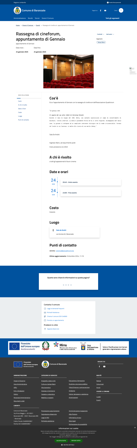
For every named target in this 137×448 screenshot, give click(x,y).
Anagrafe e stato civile (48, 381)
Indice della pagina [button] (23, 95)
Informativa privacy (75, 418)
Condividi (100, 34)
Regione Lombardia (20, 2)
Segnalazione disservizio (49, 414)
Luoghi (98, 397)
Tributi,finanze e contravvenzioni (79, 387)
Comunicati (100, 384)
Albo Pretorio (73, 414)
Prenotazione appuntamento (50, 411)
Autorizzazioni (73, 397)
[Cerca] (121, 10)
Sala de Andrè (61, 230)
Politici (16, 394)
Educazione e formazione (77, 381)
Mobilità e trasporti (47, 398)
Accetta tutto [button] (61, 440)
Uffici (15, 387)
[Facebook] (100, 10)
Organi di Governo (19, 381)
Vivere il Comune (28, 25)
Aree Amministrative (20, 384)
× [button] (135, 427)
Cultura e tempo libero (48, 384)
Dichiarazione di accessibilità (78, 424)
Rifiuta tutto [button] (76, 440)
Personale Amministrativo (22, 398)
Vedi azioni (109, 34)
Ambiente (72, 391)
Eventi (38, 25)
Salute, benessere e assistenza (78, 394)
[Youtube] (104, 10)
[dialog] (68, 437)
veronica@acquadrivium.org (65, 251)
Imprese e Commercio (48, 391)
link (86, 437)
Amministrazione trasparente (78, 411)
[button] (68, 445)
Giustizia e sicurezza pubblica (78, 384)
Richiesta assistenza (47, 421)
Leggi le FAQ (45, 418)
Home (18, 25)
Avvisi (98, 387)
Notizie (98, 381)
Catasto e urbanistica (48, 394)
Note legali (72, 421)
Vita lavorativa (46, 387)
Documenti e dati (19, 401)
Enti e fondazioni (19, 391)
